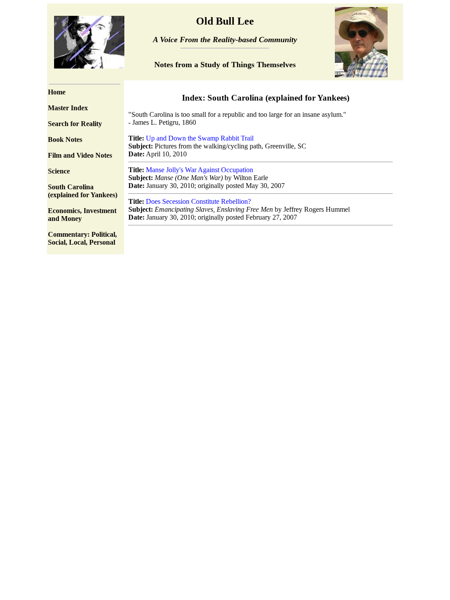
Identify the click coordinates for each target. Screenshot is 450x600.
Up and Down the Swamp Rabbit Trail (200, 138)
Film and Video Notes (80, 155)
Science (59, 171)
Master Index (68, 108)
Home (56, 92)
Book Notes (65, 139)
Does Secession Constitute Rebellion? (198, 201)
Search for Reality (75, 123)
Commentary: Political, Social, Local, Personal (82, 238)
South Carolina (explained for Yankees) (82, 191)
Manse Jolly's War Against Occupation (199, 169)
